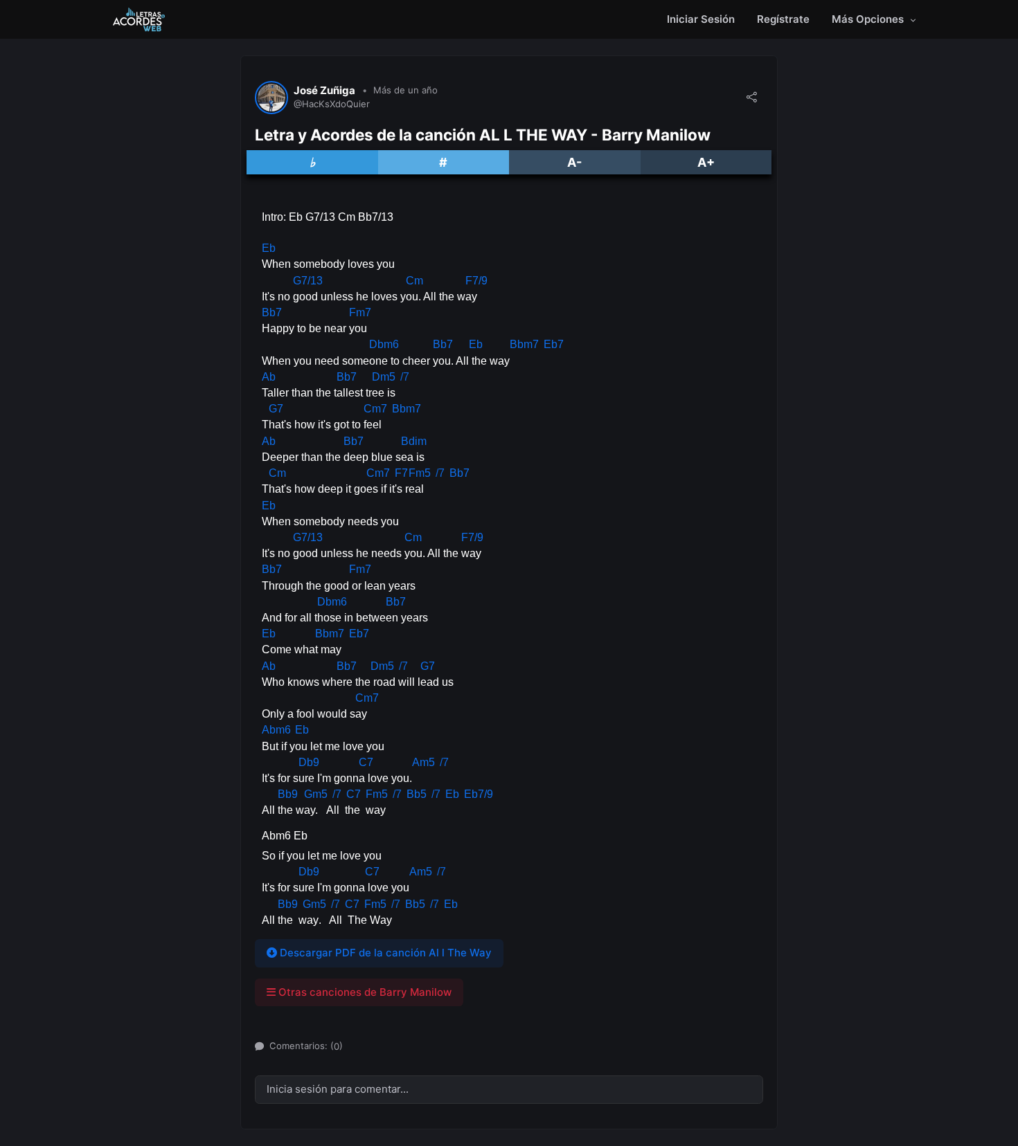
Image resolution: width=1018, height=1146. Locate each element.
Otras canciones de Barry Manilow (364, 992)
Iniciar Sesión (701, 19)
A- (574, 162)
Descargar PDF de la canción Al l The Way (384, 952)
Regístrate (783, 19)
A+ (706, 162)
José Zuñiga (324, 90)
